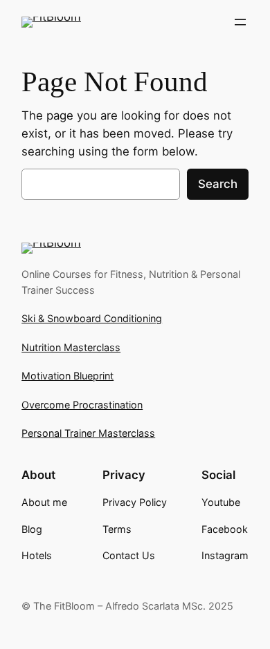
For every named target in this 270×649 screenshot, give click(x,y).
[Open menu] (240, 22)
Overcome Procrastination (82, 405)
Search (217, 184)
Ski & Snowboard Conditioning (91, 318)
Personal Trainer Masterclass (88, 433)
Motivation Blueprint (67, 376)
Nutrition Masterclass (70, 347)
